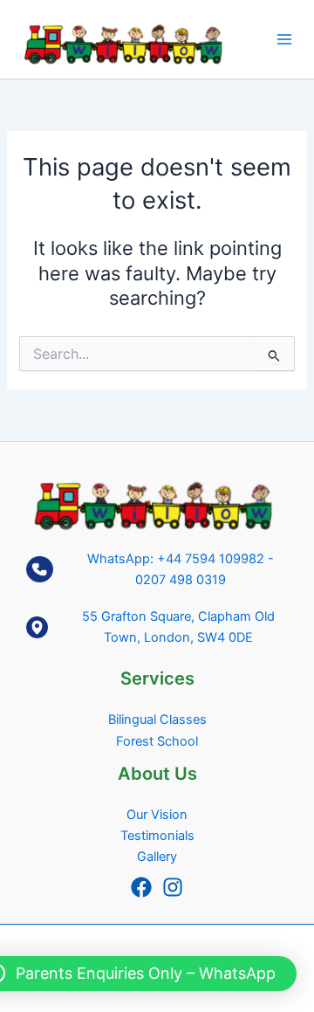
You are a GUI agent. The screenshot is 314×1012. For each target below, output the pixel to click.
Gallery (157, 856)
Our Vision (157, 815)
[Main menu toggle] (284, 39)
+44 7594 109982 (210, 559)
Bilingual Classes (157, 719)
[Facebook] (141, 887)
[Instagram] (172, 887)
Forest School (157, 741)
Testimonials (157, 835)
